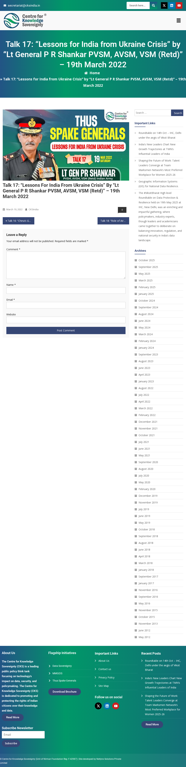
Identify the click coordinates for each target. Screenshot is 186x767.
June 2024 (144, 320)
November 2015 (148, 610)
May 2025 (144, 273)
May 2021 (144, 455)
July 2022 (144, 395)
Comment (13, 249)
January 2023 (146, 381)
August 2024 (146, 314)
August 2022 (146, 388)
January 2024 (146, 347)
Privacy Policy (106, 677)
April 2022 (144, 401)
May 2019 (144, 522)
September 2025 (148, 267)
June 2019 (144, 516)
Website (11, 314)
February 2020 (147, 489)
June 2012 (144, 630)
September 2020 (148, 462)
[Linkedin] (171, 5)
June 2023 (144, 368)
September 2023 (148, 354)
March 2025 (146, 280)
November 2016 (148, 590)
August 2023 (146, 361)
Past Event (10, 203)
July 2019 (144, 509)
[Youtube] (179, 5)
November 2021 (148, 428)
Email (10, 299)
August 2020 (146, 469)
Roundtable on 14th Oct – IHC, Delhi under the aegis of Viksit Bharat (160, 135)
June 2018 (144, 549)
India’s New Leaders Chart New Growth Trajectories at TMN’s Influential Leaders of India (157, 149)
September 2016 (148, 596)
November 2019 (148, 502)
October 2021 (147, 435)
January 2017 (146, 583)
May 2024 (144, 327)
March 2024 (146, 334)
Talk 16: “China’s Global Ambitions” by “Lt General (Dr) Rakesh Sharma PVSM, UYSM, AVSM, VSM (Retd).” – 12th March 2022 (20, 220)
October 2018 (147, 529)
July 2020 (144, 475)
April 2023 (144, 374)
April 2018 (144, 556)
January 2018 (146, 569)
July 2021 (144, 442)
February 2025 (147, 287)
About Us (103, 660)
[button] (178, 20)
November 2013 (148, 623)
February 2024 (147, 341)
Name (11, 284)
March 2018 (146, 563)
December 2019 (148, 495)
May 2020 (144, 482)
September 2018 (148, 536)
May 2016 (144, 603)
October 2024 (147, 300)
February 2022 (147, 415)
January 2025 (146, 294)
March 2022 (146, 408)
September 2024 (148, 307)
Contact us (104, 669)
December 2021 (148, 421)
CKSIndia (34, 209)
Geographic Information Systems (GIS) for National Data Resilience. (159, 184)
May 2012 (144, 637)
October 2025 (147, 260)
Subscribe (11, 743)
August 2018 (146, 543)
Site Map (103, 686)
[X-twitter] (164, 5)
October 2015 (147, 617)
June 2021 (144, 448)
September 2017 (148, 576)
